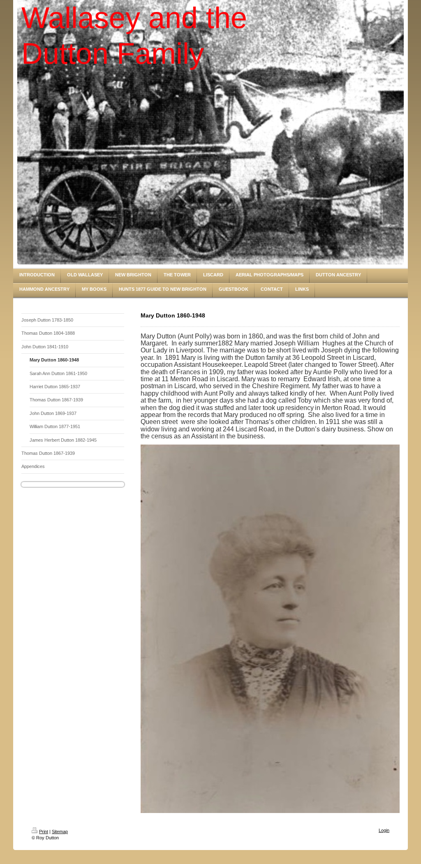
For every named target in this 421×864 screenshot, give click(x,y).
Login (384, 830)
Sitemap (60, 831)
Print (43, 831)
